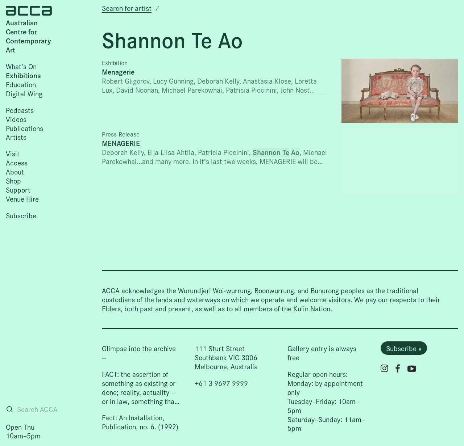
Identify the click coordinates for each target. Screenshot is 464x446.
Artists (16, 137)
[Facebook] (397, 368)
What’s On (21, 66)
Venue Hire (22, 198)
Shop (13, 180)
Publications (24, 128)
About (15, 171)
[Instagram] (384, 368)
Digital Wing (24, 93)
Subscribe (21, 215)
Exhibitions (23, 75)
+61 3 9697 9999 (221, 383)
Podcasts (20, 110)
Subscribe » (403, 348)
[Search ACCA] (9, 409)
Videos (16, 119)
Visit (13, 153)
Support (18, 189)
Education (21, 84)
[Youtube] (411, 368)
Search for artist (127, 8)
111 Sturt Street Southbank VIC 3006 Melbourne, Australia (226, 357)
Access (17, 162)
